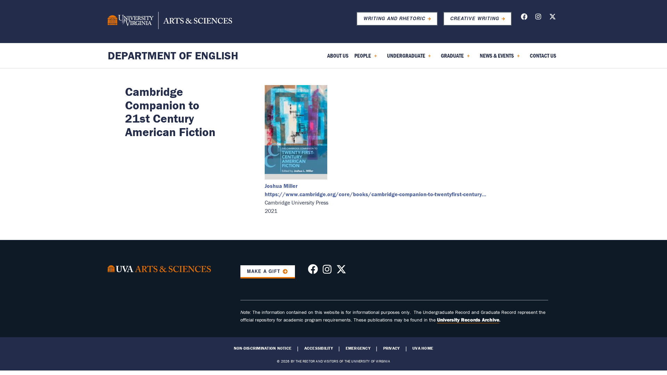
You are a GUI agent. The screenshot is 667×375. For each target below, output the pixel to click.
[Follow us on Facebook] (524, 18)
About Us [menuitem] (337, 55)
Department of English (173, 55)
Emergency (358, 348)
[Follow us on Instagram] (538, 18)
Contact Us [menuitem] (543, 55)
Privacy (391, 348)
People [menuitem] (361, 58)
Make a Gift (263, 271)
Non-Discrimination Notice (262, 348)
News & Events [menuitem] (495, 58)
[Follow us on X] (552, 18)
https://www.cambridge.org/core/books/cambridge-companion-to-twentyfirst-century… (375, 194)
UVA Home (422, 348)
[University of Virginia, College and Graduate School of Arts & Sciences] (170, 21)
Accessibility (318, 348)
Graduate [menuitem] (451, 58)
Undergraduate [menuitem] (404, 58)
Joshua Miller (281, 185)
